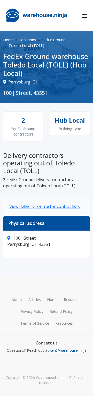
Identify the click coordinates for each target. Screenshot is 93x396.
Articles (34, 299)
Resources (72, 299)
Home (8, 39)
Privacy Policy (32, 311)
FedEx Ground (53, 39)
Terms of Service (34, 323)
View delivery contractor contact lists (44, 206)
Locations (27, 39)
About (17, 299)
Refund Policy (61, 311)
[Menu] (84, 15)
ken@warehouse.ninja (68, 350)
